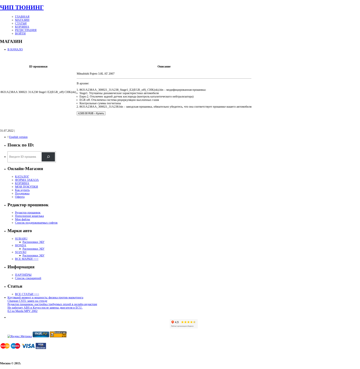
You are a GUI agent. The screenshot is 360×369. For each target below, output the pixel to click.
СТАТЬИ (21, 23)
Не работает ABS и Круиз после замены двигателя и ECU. (45, 307)
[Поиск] (48, 156)
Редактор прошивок (27, 212)
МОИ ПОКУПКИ (26, 186)
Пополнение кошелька (29, 216)
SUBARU (21, 238)
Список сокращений (28, 278)
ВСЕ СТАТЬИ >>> (27, 294)
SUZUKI (20, 252)
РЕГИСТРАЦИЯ (26, 30)
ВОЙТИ (20, 33)
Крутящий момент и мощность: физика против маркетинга (45, 297)
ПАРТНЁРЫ (23, 274)
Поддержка (22, 193)
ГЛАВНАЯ (22, 16)
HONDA (20, 245)
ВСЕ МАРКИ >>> (26, 258)
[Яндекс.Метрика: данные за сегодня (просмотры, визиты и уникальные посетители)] (20, 336)
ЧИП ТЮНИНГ (22, 7)
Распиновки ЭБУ (33, 242)
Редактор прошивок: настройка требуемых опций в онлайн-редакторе (52, 304)
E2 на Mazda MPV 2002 (23, 311)
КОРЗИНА (22, 26)
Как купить (22, 190)
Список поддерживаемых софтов (36, 222)
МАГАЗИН (22, 20)
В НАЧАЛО (15, 49)
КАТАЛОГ (22, 176)
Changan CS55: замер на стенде (27, 300)
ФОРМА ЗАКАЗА (27, 180)
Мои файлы (22, 219)
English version (18, 137)
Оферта (20, 196)
